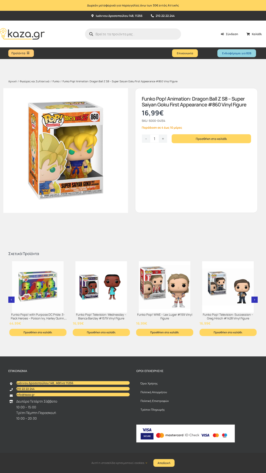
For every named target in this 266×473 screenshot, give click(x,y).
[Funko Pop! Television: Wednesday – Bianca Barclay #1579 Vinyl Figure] (101, 287)
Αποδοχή (164, 463)
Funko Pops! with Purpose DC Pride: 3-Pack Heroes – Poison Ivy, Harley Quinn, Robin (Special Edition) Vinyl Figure (38, 318)
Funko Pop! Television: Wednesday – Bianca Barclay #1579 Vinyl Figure (101, 316)
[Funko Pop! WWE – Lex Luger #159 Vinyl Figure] (164, 287)
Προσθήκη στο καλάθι (211, 139)
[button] (11, 300)
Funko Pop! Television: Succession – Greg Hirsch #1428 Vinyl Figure (228, 316)
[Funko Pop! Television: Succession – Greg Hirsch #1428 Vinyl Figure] (228, 287)
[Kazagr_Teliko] (22, 22)
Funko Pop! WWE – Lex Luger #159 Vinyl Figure (164, 316)
